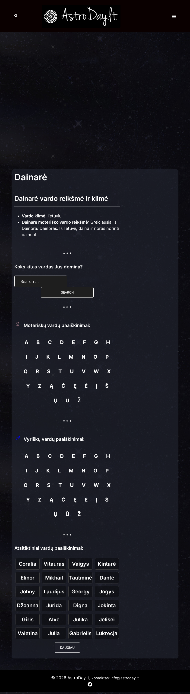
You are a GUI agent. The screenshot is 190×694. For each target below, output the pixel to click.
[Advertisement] (95, 69)
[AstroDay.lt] (81, 15)
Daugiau (67, 647)
